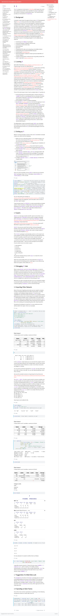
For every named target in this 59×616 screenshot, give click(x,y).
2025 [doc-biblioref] (18, 21)
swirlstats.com (17, 70)
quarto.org (27, 146)
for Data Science (37, 78)
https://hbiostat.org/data (21, 105)
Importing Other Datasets (52, 14)
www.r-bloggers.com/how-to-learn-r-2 (33, 64)
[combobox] (55, 2)
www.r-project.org (28, 58)
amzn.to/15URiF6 (23, 75)
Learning (50, 7)
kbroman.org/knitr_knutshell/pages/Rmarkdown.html (26, 220)
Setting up (51, 9)
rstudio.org (30, 30)
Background (51, 6)
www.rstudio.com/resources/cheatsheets (23, 223)
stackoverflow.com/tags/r (29, 86)
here (27, 231)
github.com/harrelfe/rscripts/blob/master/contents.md (26, 198)
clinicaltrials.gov (26, 52)
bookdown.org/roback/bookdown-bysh (32, 82)
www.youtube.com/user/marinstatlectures (23, 67)
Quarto (50, 11)
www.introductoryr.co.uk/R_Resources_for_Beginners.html (27, 76)
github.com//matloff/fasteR (22, 69)
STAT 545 (34, 83)
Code (43, 6)
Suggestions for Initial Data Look (51, 17)
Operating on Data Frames (52, 19)
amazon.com (38, 73)
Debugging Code (52, 12)
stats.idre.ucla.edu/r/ (33, 75)
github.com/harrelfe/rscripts (22, 113)
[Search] (55, 2)
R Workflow (31, 9)
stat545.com (35, 85)
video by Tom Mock (34, 224)
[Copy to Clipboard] (44, 404)
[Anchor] (24, 17)
